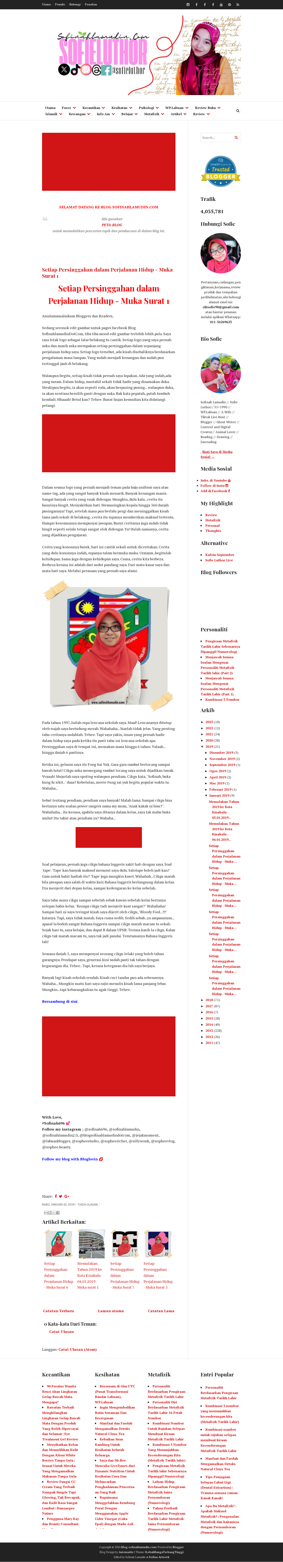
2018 (210, 1000)
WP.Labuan (174, 107)
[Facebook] (196, 5)
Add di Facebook (214, 491)
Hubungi (75, 4)
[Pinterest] (229, 5)
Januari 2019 (219, 795)
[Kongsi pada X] (54, 1213)
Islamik (51, 114)
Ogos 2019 (218, 771)
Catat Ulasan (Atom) (77, 1349)
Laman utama (111, 1310)
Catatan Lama (161, 1310)
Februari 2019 (220, 789)
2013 (210, 1030)
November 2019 (222, 758)
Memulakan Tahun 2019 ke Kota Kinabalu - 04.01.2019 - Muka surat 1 (90, 1275)
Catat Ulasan (61, 1331)
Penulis (60, 4)
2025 (210, 722)
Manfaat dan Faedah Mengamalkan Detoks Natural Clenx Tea (113, 1428)
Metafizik (151, 114)
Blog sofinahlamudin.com (138, 1547)
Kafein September (219, 554)
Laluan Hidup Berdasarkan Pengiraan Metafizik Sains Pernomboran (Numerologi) (166, 1492)
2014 (210, 1024)
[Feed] (238, 5)
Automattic (126, 1552)
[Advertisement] (109, 162)
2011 (210, 1042)
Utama (46, 4)
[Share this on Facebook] (56, 1196)
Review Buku (205, 107)
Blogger (178, 1547)
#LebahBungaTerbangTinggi (164, 1552)
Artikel (176, 114)
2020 (210, 740)
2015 (210, 1018)
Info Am (103, 114)
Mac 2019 (217, 783)
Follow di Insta (213, 485)
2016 (210, 1012)
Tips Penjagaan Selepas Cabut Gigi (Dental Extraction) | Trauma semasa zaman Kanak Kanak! (219, 1487)
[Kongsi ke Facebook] (58, 1213)
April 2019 (218, 777)
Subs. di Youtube (214, 480)
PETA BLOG (112, 224)
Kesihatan (119, 107)
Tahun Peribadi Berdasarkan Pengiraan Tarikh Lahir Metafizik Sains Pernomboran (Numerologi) (166, 1519)
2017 (210, 1006)
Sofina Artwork (159, 1557)
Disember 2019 (221, 752)
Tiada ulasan (87, 1204)
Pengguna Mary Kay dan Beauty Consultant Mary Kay (60, 1524)
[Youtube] (221, 5)
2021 (210, 734)
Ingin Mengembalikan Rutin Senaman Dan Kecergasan (115, 1412)
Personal (212, 525)
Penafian (91, 4)
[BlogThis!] (50, 1213)
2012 (210, 1036)
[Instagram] (188, 5)
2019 (210, 746)
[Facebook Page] (213, 5)
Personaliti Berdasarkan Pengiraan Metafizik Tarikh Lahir (166, 1391)
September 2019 (222, 764)
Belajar (127, 114)
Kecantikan (91, 107)
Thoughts (213, 530)
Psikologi (146, 107)
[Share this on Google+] (66, 1196)
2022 (210, 728)
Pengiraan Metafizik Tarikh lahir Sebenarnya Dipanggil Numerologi (167, 1471)
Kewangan (77, 114)
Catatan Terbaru (58, 1310)
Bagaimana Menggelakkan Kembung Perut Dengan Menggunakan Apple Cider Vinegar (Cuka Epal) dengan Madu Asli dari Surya (115, 1513)
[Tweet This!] (60, 1196)
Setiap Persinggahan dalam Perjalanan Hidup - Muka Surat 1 (107, 272)
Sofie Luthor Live (219, 560)
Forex (66, 107)
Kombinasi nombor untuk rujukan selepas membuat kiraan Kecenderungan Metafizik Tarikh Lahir (219, 1440)
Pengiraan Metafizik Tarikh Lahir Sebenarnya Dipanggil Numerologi (220, 646)
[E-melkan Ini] (46, 1213)
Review (199, 114)
